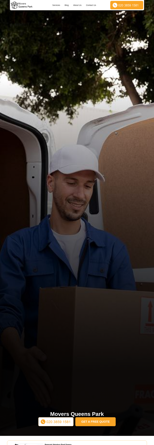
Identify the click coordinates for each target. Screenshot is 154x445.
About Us (77, 5)
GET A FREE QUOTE (95, 421)
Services (56, 5)
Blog (67, 5)
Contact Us (91, 5)
